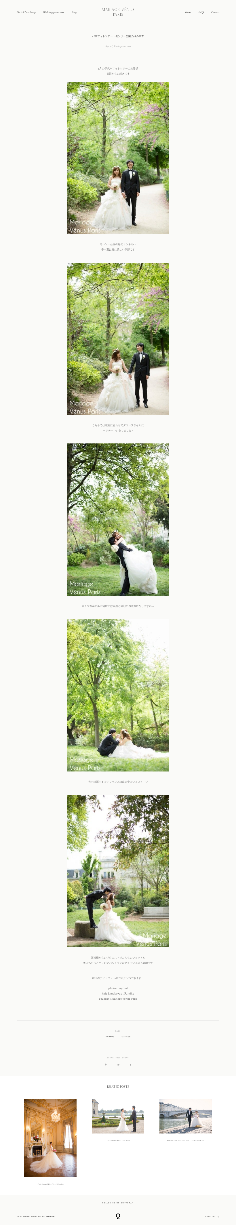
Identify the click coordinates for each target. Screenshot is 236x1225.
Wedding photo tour (53, 12)
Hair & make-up (26, 12)
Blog (74, 12)
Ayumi (109, 46)
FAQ (201, 12)
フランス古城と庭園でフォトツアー (118, 1142)
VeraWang (110, 1036)
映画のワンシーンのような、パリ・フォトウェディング (185, 1142)
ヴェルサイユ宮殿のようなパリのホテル (50, 1142)
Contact (215, 12)
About (187, 12)
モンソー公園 (125, 1036)
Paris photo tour (122, 46)
